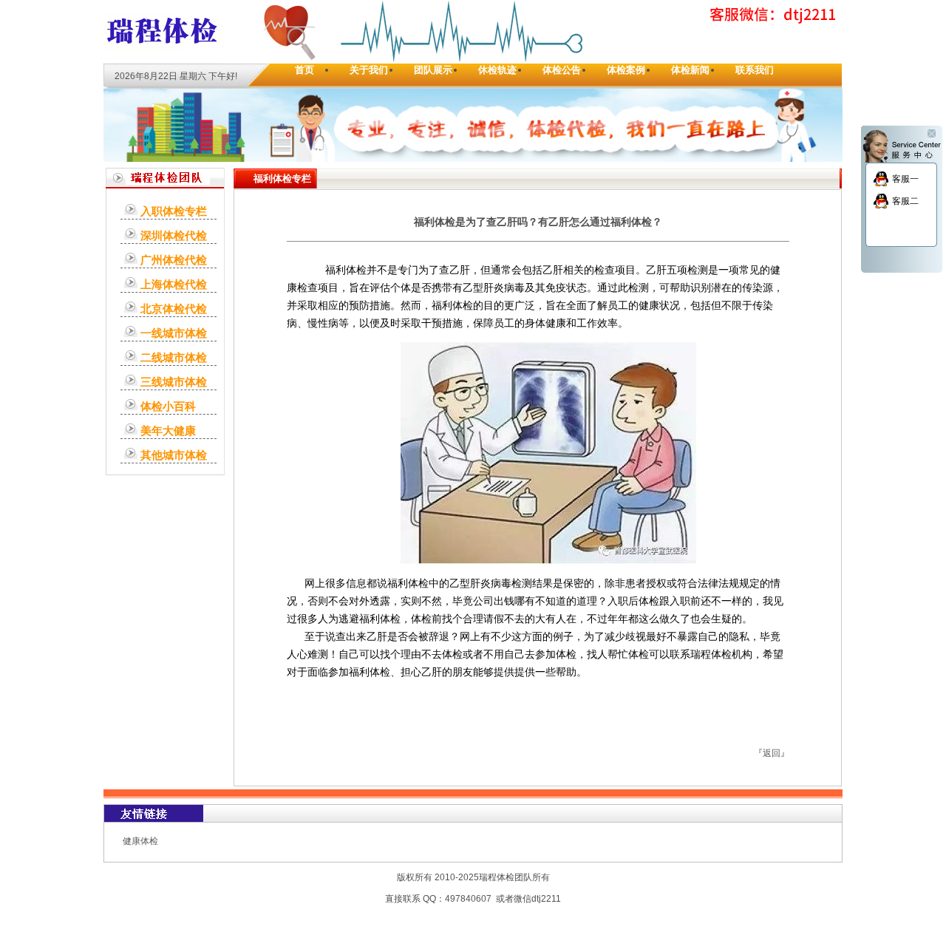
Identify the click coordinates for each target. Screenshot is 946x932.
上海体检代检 (173, 284)
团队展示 (433, 69)
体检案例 (626, 69)
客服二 (905, 201)
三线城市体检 (173, 381)
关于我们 (369, 69)
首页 (304, 69)
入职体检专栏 (173, 211)
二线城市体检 (173, 357)
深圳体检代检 (173, 235)
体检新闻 (690, 69)
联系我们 (754, 69)
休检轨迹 (497, 69)
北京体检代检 (173, 308)
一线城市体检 (173, 333)
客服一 (905, 179)
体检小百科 (168, 406)
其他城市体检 (173, 455)
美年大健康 (168, 430)
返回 (771, 753)
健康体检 (140, 841)
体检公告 (561, 69)
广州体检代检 (173, 260)
